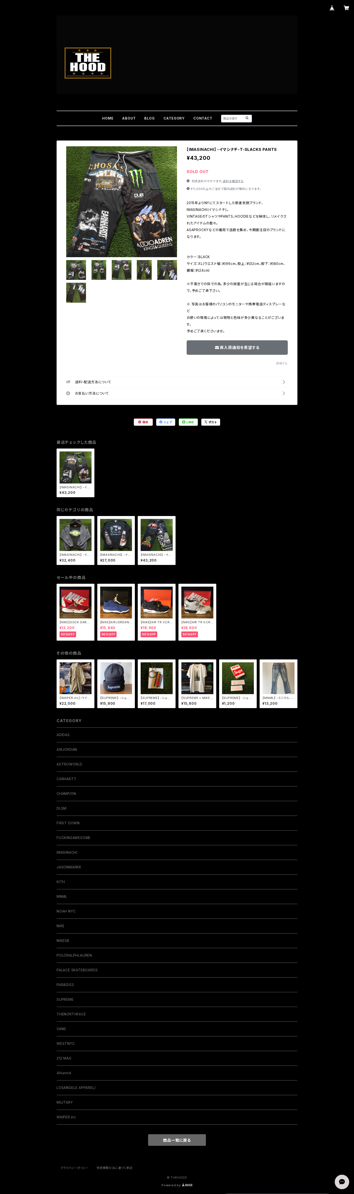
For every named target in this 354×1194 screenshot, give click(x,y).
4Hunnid (64, 1073)
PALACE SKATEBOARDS (77, 970)
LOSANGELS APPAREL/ (76, 1088)
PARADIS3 (65, 985)
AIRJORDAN (67, 749)
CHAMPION (66, 794)
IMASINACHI (67, 852)
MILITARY (65, 1102)
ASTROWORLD (69, 764)
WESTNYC (66, 1043)
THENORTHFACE (71, 1014)
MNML (62, 896)
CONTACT (202, 118)
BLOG (149, 118)
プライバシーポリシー (74, 1168)
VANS (61, 1029)
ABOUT (129, 118)
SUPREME (65, 999)
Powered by (172, 1185)
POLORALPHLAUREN (74, 955)
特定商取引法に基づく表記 (115, 1168)
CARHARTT (66, 779)
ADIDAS (63, 735)
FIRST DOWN (68, 823)
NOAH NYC (66, 911)
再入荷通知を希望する (239, 347)
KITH (61, 882)
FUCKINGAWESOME (74, 838)
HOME (107, 118)
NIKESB (63, 941)
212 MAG (64, 1058)
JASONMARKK (69, 867)
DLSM (61, 808)
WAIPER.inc (66, 1117)
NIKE (61, 926)
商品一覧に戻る (177, 1140)
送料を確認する (233, 181)
